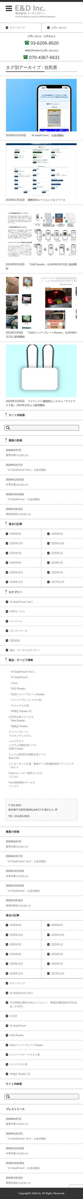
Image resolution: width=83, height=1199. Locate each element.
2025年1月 (57, 553)
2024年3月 (57, 562)
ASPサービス (17, 611)
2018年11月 (16, 582)
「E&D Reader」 (18, 688)
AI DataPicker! (18, 1025)
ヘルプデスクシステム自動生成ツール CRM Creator (22, 745)
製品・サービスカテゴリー (25, 650)
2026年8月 (16, 533)
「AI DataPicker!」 (19, 677)
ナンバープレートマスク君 (25, 1054)
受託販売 (15, 640)
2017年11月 (57, 582)
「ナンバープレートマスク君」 (26, 699)
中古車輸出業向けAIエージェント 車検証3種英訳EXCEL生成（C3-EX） (43, 1004)
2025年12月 (16, 543)
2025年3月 (16, 553)
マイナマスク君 (18, 1064)
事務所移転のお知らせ (18, 514)
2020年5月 (57, 572)
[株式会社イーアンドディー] (41, 11)
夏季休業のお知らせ (17, 455)
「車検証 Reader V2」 (21, 711)
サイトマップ (17, 983)
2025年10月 (57, 543)
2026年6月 (57, 533)
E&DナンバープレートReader (26, 1045)
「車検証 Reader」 (19, 726)
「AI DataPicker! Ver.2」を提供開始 (26, 469)
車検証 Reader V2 (20, 1074)
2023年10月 (16, 572)
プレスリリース (18, 630)
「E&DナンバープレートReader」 (28, 694)
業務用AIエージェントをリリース (46, 199)
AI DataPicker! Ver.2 (21, 601)
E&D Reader (17, 1035)
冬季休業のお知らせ (17, 484)
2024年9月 (16, 562)
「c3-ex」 (14, 683)
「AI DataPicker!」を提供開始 (46, 135)
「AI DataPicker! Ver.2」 (22, 671)
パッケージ (16, 621)
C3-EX (13, 1016)
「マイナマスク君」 (20, 705)
